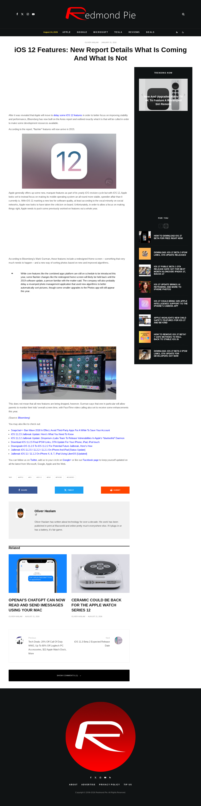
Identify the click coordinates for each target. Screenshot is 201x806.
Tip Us (128, 785)
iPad (49, 477)
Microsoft (100, 32)
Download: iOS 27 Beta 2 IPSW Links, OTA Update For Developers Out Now (170, 353)
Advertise (88, 785)
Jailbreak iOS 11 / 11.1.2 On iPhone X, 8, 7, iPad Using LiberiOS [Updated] (49, 453)
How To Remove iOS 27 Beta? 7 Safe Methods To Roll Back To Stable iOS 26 (170, 336)
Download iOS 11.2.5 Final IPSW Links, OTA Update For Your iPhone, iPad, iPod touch (55, 442)
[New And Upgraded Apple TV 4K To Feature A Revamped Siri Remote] (163, 95)
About (73, 785)
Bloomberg (23, 417)
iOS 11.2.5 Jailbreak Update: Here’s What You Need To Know (42, 434)
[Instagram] (27, 14)
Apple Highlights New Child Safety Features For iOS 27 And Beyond (170, 320)
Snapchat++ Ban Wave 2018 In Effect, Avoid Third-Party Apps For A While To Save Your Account (60, 430)
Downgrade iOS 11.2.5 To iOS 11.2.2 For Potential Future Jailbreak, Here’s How (51, 446)
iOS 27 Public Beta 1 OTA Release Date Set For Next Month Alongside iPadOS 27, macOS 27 (170, 270)
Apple (66, 32)
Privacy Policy (109, 785)
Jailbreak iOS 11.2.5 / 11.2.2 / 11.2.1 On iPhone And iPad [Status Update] (48, 449)
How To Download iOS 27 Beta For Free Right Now (168, 237)
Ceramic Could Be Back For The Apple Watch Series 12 (96, 605)
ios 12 (39, 477)
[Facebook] (17, 14)
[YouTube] (33, 14)
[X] (22, 14)
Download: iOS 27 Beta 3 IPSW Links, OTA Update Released (170, 253)
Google (82, 32)
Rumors (71, 477)
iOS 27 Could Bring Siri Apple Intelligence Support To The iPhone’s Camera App (171, 303)
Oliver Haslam (91, 42)
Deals (150, 32)
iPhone (59, 477)
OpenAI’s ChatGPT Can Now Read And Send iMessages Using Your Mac (37, 605)
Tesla (118, 32)
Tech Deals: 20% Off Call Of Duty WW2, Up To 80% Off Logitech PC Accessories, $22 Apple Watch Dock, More (47, 646)
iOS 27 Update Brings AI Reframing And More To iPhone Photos (167, 287)
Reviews (134, 32)
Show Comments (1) (67, 675)
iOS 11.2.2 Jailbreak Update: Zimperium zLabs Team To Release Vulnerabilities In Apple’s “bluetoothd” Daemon (67, 438)
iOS (30, 477)
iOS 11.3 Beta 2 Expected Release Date (92, 642)
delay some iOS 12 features (68, 115)
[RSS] (177, 32)
